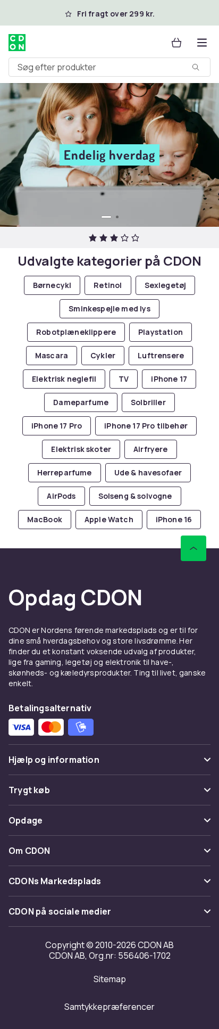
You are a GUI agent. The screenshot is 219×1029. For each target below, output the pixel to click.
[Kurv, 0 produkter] (176, 42)
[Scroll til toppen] (193, 548)
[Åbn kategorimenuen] (202, 42)
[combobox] (109, 67)
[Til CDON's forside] (17, 42)
